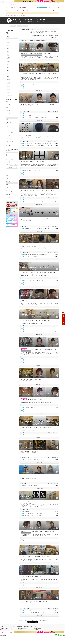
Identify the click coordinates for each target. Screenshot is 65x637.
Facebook (43, 620)
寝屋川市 (8, 55)
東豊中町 (33, 31)
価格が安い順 (50, 35)
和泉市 (8, 61)
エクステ (7, 125)
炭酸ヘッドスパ (8, 123)
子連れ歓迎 (20, 15)
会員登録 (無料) (40, 7)
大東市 (8, 60)
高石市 (8, 70)
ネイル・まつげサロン (16, 10)
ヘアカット (7, 103)
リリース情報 (39, 620)
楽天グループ (51, 2)
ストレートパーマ (8, 119)
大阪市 (8, 33)
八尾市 (8, 51)
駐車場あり (7, 187)
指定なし (7, 101)
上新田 (43, 31)
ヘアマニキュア (8, 113)
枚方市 (8, 48)
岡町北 (42, 32)
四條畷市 (8, 76)
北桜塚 (40, 31)
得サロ (7, 155)
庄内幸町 (55, 31)
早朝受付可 (7, 175)
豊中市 (17, 15)
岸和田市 (8, 36)
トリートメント (8, 120)
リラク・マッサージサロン (30, 10)
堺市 (7, 35)
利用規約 (26, 620)
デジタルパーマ (8, 116)
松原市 (8, 58)
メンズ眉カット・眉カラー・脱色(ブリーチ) (11, 143)
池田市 (8, 39)
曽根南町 (46, 31)
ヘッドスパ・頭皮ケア (9, 122)
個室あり (7, 184)
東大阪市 (8, 73)
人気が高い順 (45, 35)
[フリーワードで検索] (20, 7)
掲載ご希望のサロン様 (21, 620)
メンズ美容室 (12, 15)
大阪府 (15, 15)
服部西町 (34, 32)
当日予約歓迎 (8, 181)
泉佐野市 (8, 52)
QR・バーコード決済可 (9, 193)
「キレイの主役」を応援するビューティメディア (6, 628)
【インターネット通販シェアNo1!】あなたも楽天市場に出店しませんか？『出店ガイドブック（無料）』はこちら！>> (21, 626)
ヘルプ (36, 620)
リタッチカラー (8, 110)
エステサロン (23, 10)
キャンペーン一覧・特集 (50, 10)
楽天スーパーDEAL (8, 154)
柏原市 (8, 64)
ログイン (45, 7)
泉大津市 (8, 42)
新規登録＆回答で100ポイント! (45, 2)
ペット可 (7, 188)
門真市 (8, 67)
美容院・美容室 (7, 15)
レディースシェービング (9, 132)
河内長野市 (8, 57)
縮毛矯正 (17, 21)
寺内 (39, 32)
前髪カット (7, 107)
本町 (38, 31)
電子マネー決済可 (8, 194)
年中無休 (7, 178)
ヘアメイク (7, 128)
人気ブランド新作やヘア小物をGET (22, 628)
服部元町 (31, 32)
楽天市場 (58, 2)
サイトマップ (29, 620)
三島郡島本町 (9, 82)
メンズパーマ (8, 138)
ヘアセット (7, 126)
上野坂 (36, 31)
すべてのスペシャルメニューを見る (52, 111)
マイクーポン (51, 7)
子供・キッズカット (9, 104)
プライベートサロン (9, 185)
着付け (7, 129)
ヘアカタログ (38, 10)
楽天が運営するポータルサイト (38, 628)
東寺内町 (37, 32)
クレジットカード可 (9, 191)
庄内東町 (49, 31)
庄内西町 (52, 31)
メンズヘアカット (8, 135)
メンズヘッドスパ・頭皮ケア (10, 141)
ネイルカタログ (43, 10)
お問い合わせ (33, 620)
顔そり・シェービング (9, 145)
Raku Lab (57, 10)
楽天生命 (55, 2)
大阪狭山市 (8, 79)
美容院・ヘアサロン (9, 10)
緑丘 (30, 31)
